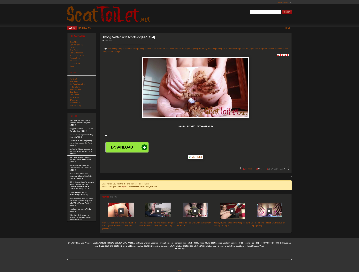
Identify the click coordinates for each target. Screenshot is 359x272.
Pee (237, 243)
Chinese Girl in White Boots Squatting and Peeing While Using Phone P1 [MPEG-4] (81, 176)
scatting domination (162, 246)
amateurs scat (104, 243)
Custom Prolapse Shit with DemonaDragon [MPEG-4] (79, 194)
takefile (243, 246)
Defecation (116, 242)
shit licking (112, 48)
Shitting (179, 246)
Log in (72, 27)
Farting (161, 243)
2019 (70, 243)
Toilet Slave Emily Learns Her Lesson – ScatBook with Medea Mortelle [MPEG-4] (80, 217)
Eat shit (135, 243)
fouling (185, 48)
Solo (229, 246)
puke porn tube (158, 48)
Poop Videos (266, 243)
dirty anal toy (209, 48)
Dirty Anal (127, 243)
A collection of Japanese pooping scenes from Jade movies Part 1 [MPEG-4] (81, 143)
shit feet (245, 48)
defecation (269, 48)
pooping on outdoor (224, 48)
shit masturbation (173, 48)
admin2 (248, 169)
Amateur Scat (91, 243)
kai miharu (279, 48)
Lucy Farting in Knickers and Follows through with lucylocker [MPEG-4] (80, 168)
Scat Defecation (76, 53)
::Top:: (179, 270)
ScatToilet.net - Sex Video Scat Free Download (109, 13)
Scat (101, 245)
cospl (117, 51)
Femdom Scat (180, 243)
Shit (173, 246)
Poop (257, 243)
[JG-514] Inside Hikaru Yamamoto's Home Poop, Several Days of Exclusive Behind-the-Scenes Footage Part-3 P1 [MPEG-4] (82, 185)
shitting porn (211, 246)
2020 (75, 243)
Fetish (189, 243)
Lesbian (73, 47)
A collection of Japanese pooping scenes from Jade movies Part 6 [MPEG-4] (81, 151)
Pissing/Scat (75, 58)
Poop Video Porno (77, 55)
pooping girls (278, 243)
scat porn (118, 246)
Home (287, 27)
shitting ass (188, 246)
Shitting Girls (200, 246)
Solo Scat (74, 50)
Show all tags (179, 249)
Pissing (247, 243)
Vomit (72, 66)
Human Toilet (75, 63)
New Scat (108, 40)
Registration (84, 27)
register (124, 187)
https (202, 243)
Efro (141, 243)
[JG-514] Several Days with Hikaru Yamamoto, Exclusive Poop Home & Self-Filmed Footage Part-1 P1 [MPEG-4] (81, 202)
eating (191, 48)
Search (287, 12)
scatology (148, 246)
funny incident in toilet (127, 48)
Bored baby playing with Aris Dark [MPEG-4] (81, 210)
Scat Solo (127, 246)
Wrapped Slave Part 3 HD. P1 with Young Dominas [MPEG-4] (81, 130)
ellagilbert (198, 48)
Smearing (73, 61)
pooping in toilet (144, 48)
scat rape (237, 48)
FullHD (196, 243)
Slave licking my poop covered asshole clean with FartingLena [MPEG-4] (80, 123)
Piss (241, 243)
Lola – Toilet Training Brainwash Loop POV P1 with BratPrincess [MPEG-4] (80, 159)
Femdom (169, 243)
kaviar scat (210, 243)
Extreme (154, 243)
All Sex (81, 243)
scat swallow (137, 246)
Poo (252, 243)
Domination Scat (76, 45)
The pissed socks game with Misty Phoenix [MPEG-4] (81, 136)
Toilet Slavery (253, 246)
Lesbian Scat (228, 243)
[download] (127, 147)
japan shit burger (257, 48)
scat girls (109, 246)
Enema (147, 243)
